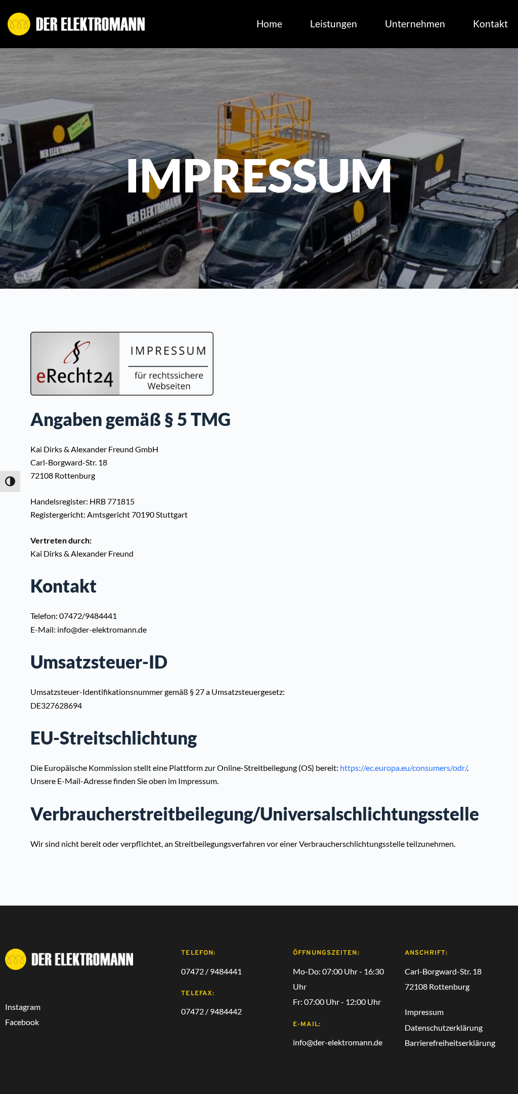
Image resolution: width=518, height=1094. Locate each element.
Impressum (424, 1012)
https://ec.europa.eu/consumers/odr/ (403, 767)
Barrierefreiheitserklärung (450, 1042)
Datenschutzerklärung (444, 1027)
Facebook (22, 1022)
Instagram (22, 1006)
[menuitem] (269, 24)
